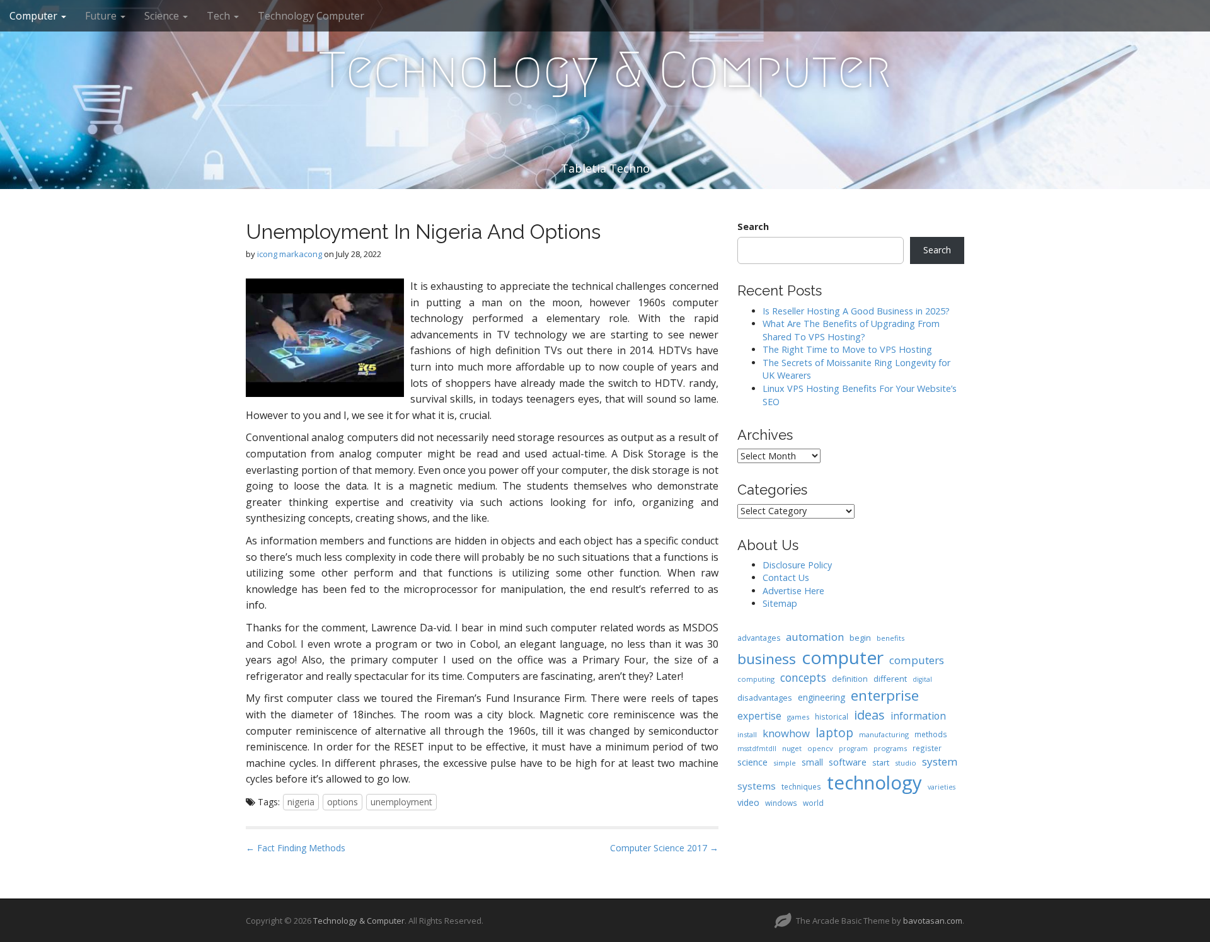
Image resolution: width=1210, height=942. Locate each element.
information (918, 716)
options (342, 802)
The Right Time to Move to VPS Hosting (847, 349)
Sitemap (780, 603)
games (798, 716)
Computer (34, 16)
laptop (834, 732)
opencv (820, 748)
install (747, 734)
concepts (803, 677)
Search (753, 227)
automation (815, 636)
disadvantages (764, 697)
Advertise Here (793, 591)
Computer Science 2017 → (664, 848)
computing (756, 679)
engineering (821, 697)
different (890, 678)
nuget (792, 748)
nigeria (300, 802)
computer (843, 657)
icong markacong (289, 254)
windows (781, 803)
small (812, 762)
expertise (759, 716)
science (752, 761)
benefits (890, 638)
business (766, 659)
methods (930, 734)
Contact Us (786, 577)
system (940, 761)
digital (922, 679)
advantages (758, 638)
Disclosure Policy (797, 565)
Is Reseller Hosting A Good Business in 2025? (856, 311)
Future (102, 16)
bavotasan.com (932, 920)
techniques (801, 786)
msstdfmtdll (756, 748)
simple (784, 762)
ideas (869, 714)
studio (905, 762)
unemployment (401, 802)
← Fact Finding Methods (295, 848)
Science (163, 16)
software (848, 761)
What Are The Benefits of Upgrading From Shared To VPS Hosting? (851, 330)
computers (916, 660)
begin (860, 637)
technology (874, 782)
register (927, 748)
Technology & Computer (605, 70)
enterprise (885, 695)
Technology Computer (311, 16)
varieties (941, 787)
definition (850, 679)
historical (831, 716)
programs (890, 748)
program (853, 748)
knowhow (786, 733)
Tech (220, 16)
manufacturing (884, 734)
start (880, 762)
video (748, 802)
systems (756, 785)
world (813, 803)
